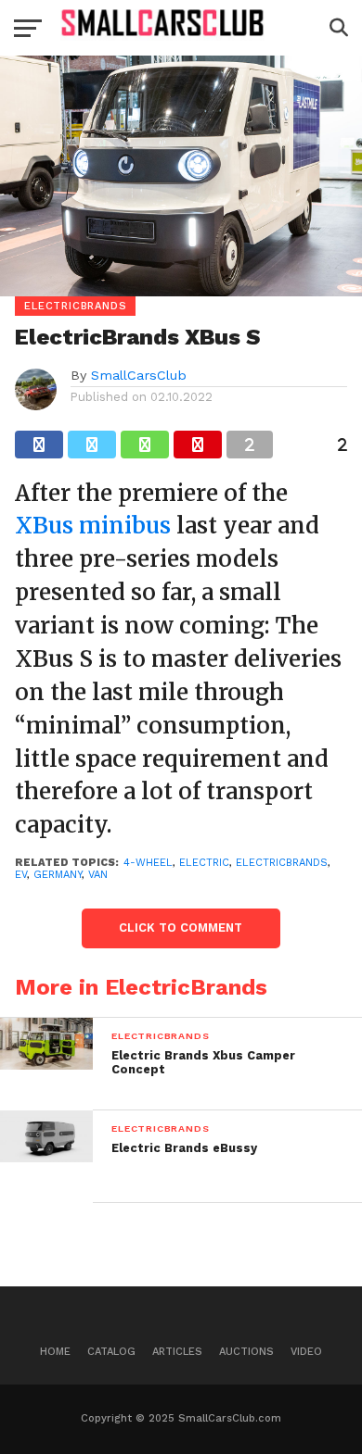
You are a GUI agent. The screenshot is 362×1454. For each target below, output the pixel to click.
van (98, 875)
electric (204, 863)
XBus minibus (93, 525)
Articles (177, 1352)
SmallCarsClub (139, 375)
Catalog (111, 1352)
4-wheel (148, 863)
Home (55, 1352)
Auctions (246, 1352)
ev (21, 875)
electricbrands (282, 863)
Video (306, 1352)
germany (57, 875)
